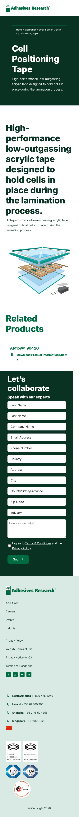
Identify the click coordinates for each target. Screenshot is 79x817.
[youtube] (22, 674)
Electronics (30, 29)
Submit (18, 559)
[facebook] (8, 674)
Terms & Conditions (38, 543)
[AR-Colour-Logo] (31, 587)
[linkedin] (28, 674)
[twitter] (15, 674)
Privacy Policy (21, 548)
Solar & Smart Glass (49, 29)
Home (19, 29)
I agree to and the (37, 545)
